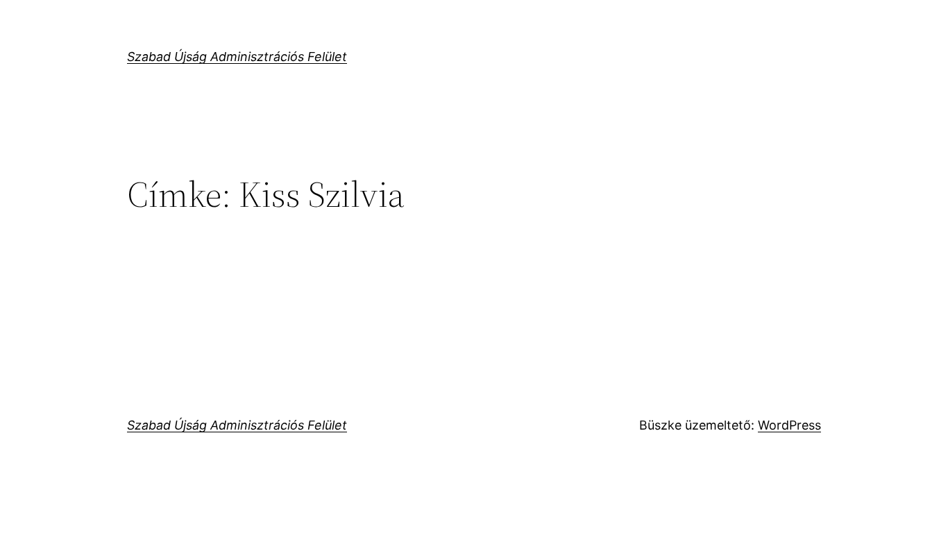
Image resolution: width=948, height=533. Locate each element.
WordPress (789, 425)
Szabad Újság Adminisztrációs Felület (237, 56)
